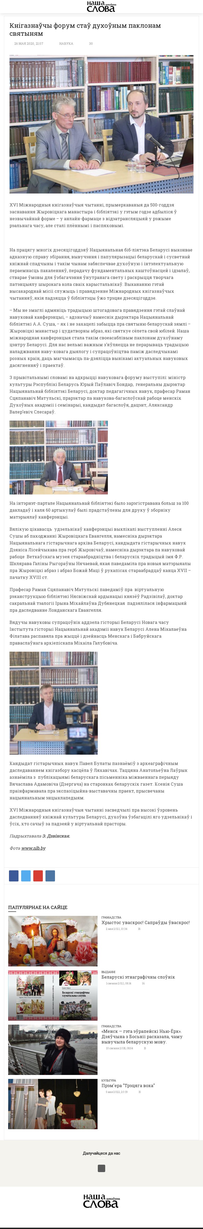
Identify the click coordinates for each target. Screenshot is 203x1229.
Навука (66, 43)
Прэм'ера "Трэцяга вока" (128, 1085)
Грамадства (111, 917)
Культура (109, 1080)
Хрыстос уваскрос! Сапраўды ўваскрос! (146, 922)
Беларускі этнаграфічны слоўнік (138, 977)
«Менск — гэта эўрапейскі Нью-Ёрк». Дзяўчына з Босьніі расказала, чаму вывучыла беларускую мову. (142, 1036)
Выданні (108, 972)
